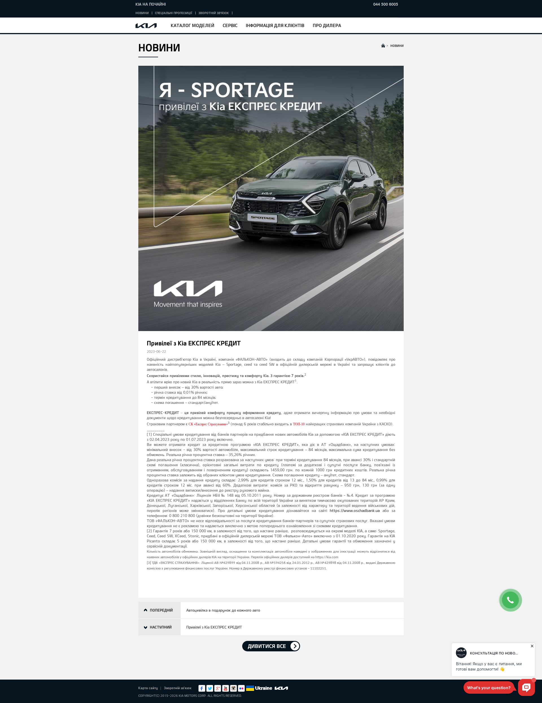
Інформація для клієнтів (275, 25)
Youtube (225, 688)
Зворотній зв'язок (213, 13)
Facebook (201, 688)
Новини (142, 13)
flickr (241, 688)
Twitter (209, 688)
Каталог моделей (192, 25)
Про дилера (327, 25)
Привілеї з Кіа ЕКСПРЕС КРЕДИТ (214, 627)
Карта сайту (148, 688)
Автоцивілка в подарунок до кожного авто (223, 610)
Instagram (233, 688)
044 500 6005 (385, 4)
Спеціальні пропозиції (173, 13)
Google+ (217, 688)
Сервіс (230, 25)
